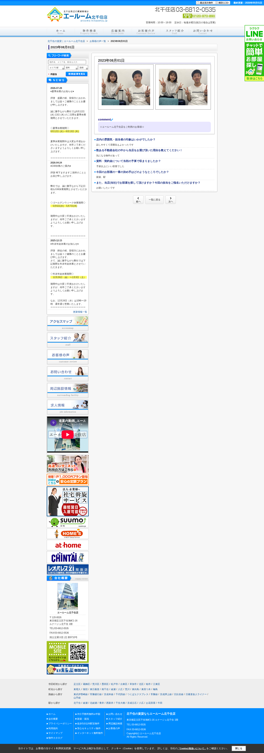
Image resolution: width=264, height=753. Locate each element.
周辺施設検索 (115, 723)
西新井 (109, 703)
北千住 (77, 703)
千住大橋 (120, 703)
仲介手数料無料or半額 (88, 714)
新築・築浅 (83, 719)
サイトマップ (55, 733)
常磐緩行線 (96, 694)
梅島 (155, 689)
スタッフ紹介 (115, 719)
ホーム (51, 714)
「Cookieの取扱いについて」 (192, 748)
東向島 (135, 689)
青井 (101, 703)
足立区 (77, 684)
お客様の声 (114, 728)
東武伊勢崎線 (81, 694)
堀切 (85, 689)
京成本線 (108, 694)
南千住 (105, 689)
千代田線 (120, 694)
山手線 (77, 697)
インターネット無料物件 (90, 733)
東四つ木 (146, 689)
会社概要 (53, 719)
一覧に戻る (154, 199)
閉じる (238, 748)
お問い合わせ (115, 714)
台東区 (123, 684)
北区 (141, 684)
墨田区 (105, 684)
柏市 (148, 684)
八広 (120, 689)
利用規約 (53, 728)
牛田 (160, 703)
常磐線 (154, 694)
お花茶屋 (150, 703)
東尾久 (77, 689)
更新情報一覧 (80, 312)
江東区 (156, 684)
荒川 (127, 689)
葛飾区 (86, 684)
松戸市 (114, 684)
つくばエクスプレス (137, 694)
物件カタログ (55, 738)
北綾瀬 (93, 703)
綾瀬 (113, 689)
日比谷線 (178, 694)
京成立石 (132, 703)
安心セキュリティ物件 (89, 728)
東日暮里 (94, 689)
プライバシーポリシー (60, 723)
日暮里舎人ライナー (196, 694)
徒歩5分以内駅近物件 (88, 723)
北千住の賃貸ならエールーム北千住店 (151, 713)
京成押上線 (166, 694)
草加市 (133, 684)
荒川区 (95, 684)
